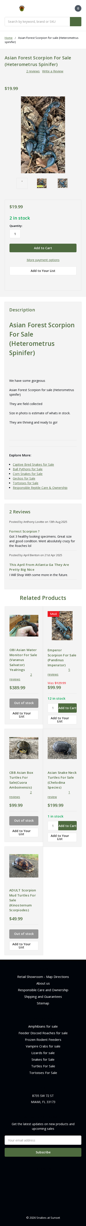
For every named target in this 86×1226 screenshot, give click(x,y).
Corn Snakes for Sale (28, 474)
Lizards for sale (43, 1053)
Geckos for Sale (24, 478)
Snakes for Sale (43, 1059)
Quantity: (15, 226)
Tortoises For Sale (43, 1072)
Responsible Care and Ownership (43, 990)
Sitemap (43, 1003)
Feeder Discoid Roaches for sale (43, 1033)
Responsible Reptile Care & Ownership (40, 488)
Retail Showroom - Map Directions (43, 976)
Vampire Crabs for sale (43, 1046)
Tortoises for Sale (25, 483)
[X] (35, 280)
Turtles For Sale (43, 1066)
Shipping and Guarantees (43, 996)
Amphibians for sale (43, 1026)
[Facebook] (11, 280)
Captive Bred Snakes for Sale (33, 464)
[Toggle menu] (7, 8)
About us (43, 983)
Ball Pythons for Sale (28, 469)
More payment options (43, 260)
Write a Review (52, 71)
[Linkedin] (42, 280)
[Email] (19, 280)
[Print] (27, 280)
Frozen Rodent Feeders (43, 1039)
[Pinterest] (50, 280)
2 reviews (33, 71)
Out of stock (24, 703)
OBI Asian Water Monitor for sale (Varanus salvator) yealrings (23, 660)
